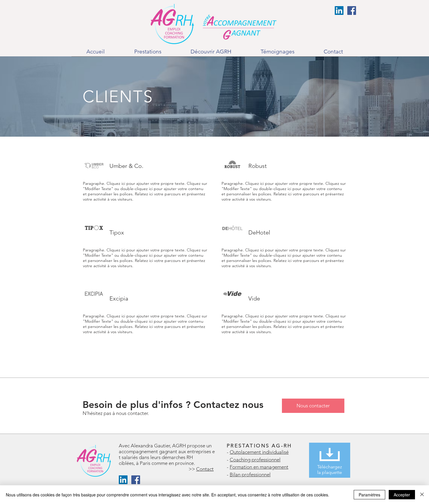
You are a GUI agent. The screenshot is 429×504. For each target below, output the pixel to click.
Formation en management (259, 467)
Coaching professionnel (255, 460)
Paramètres (369, 495)
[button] (147, 53)
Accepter (402, 495)
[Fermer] (421, 494)
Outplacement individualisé (259, 452)
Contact (205, 469)
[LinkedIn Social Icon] (339, 10)
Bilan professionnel (250, 474)
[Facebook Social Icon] (351, 10)
